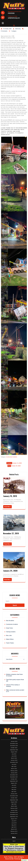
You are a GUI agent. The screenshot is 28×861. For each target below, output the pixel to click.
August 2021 (14, 783)
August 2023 (14, 751)
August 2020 (14, 802)
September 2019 (14, 816)
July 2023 (14, 754)
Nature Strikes (10, 639)
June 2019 (14, 822)
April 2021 (14, 791)
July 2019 (14, 820)
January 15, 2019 (10, 496)
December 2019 (14, 812)
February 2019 (14, 831)
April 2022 (14, 766)
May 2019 (14, 825)
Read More (7, 506)
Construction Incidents (11, 457)
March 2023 (14, 758)
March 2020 (14, 806)
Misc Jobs (9, 635)
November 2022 (14, 762)
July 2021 (14, 785)
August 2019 (14, 818)
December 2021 (14, 774)
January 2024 (14, 741)
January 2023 (14, 760)
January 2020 (14, 810)
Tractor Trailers (10, 643)
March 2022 (14, 768)
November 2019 (14, 814)
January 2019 (14, 833)
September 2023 (14, 749)
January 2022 (14, 772)
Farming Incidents (10, 631)
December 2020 (14, 795)
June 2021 (14, 787)
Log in (14, 841)
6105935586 (11, 13)
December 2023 (14, 743)
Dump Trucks (9, 628)
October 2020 (14, 797)
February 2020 (14, 808)
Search (15, 605)
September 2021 (14, 781)
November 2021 (14, 777)
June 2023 (14, 756)
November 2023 (14, 745)
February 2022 (14, 770)
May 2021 (14, 789)
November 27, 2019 (11, 533)
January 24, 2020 (10, 570)
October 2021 (14, 779)
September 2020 (14, 799)
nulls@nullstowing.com (14, 18)
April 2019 (14, 827)
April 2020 (14, 804)
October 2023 (14, 747)
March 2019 (14, 829)
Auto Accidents (10, 620)
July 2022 (14, 764)
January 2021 (14, 793)
